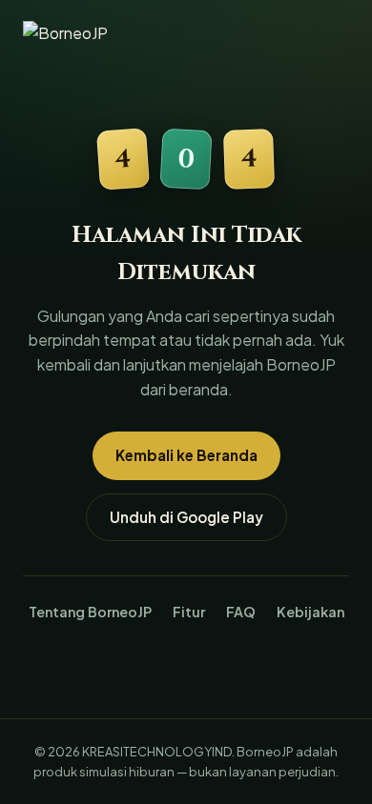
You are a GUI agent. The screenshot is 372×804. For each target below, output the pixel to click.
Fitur (189, 611)
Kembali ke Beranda (186, 455)
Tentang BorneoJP (90, 611)
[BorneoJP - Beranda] (85, 36)
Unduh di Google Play (186, 517)
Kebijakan (310, 611)
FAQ (241, 611)
